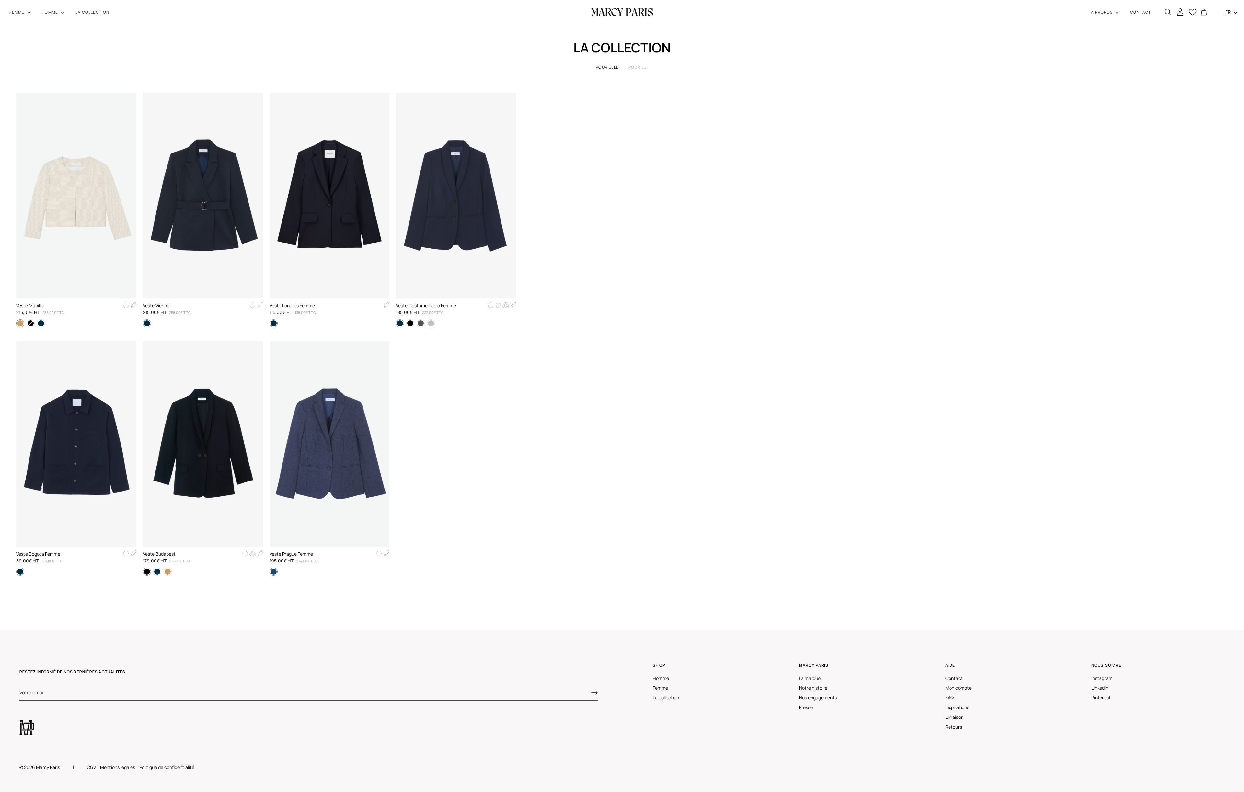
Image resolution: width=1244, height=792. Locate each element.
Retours (953, 727)
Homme (661, 678)
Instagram (1101, 678)
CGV (91, 767)
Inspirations (957, 707)
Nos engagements (818, 698)
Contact (954, 678)
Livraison (954, 717)
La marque (810, 678)
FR (1228, 12)
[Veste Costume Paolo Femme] (456, 195)
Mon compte (958, 688)
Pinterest (1101, 698)
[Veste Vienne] (203, 195)
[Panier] (1204, 12)
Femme (660, 688)
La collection (666, 698)
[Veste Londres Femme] (330, 195)
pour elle (607, 67)
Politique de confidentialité (166, 767)
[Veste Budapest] (203, 444)
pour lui (638, 67)
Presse (806, 707)
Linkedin (1099, 688)
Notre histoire (813, 688)
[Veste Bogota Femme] (76, 444)
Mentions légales (117, 767)
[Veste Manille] (76, 195)
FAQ (949, 698)
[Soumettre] (594, 692)
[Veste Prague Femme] (330, 444)
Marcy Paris (48, 767)
